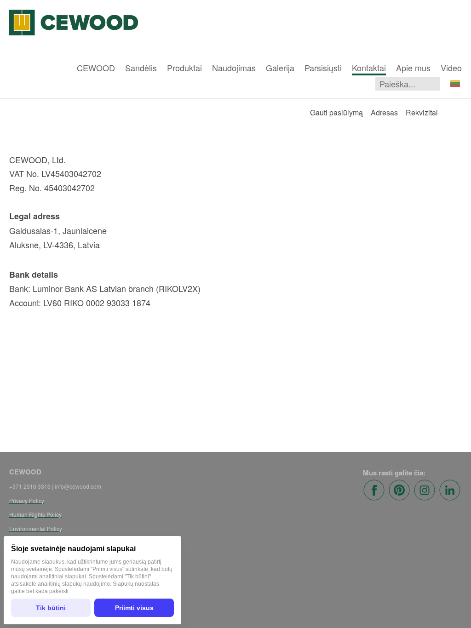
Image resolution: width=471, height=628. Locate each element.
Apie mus (413, 68)
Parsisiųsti (323, 68)
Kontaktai (369, 68)
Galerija (280, 68)
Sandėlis (141, 68)
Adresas (384, 112)
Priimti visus (134, 607)
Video (451, 68)
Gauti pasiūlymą (336, 112)
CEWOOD (96, 68)
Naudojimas (234, 68)
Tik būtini (51, 607)
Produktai (184, 68)
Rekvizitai (422, 112)
